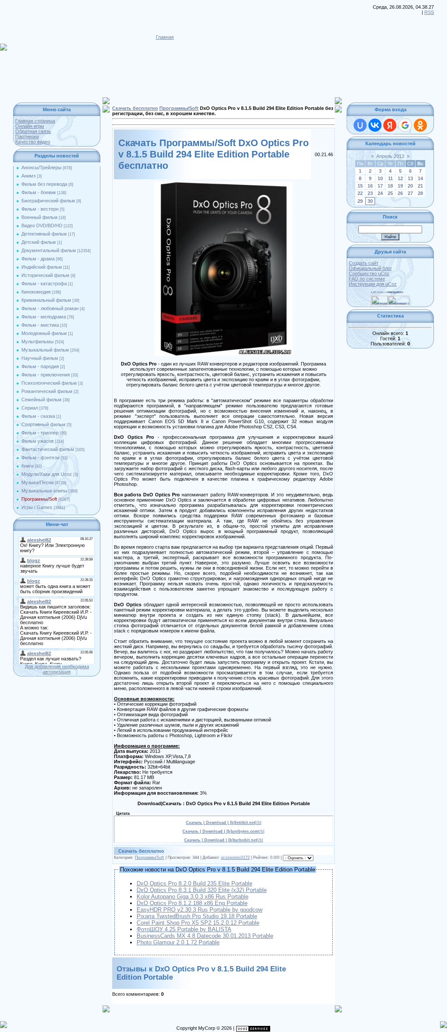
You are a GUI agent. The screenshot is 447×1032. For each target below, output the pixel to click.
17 (380, 185)
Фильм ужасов (37, 441)
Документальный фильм (48, 250)
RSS (429, 12)
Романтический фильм (46, 391)
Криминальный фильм (46, 300)
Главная (165, 37)
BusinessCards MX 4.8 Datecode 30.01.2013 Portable (205, 936)
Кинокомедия (36, 291)
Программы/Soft (39, 499)
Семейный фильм (41, 399)
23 (370, 193)
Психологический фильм (49, 383)
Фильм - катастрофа (44, 283)
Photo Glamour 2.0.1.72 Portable (178, 942)
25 (390, 193)
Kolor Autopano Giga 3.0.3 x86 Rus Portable (192, 896)
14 (420, 178)
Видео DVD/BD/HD (41, 225)
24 (380, 193)
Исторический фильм (45, 275)
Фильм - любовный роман (50, 308)
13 (410, 178)
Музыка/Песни (37, 482)
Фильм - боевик (38, 192)
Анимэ (28, 175)
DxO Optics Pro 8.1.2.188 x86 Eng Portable (192, 903)
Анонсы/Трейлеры (41, 167)
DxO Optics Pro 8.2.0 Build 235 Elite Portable (194, 883)
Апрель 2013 (390, 156)
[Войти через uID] (360, 125)
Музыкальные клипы (44, 490)
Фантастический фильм (47, 449)
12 (400, 178)
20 (410, 185)
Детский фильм (38, 242)
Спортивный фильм (43, 424)
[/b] (223, 822)
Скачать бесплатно (135, 108)
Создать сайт (363, 263)
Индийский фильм (41, 267)
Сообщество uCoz (369, 273)
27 (410, 193)
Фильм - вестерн (39, 209)
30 (370, 201)
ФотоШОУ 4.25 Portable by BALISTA (184, 929)
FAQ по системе (367, 278)
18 (390, 185)
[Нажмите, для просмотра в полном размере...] (224, 184)
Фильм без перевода (44, 184)
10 (380, 178)
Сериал (29, 407)
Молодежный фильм (44, 333)
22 (360, 193)
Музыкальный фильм (45, 349)
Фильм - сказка (38, 416)
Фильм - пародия (40, 366)
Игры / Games (36, 507)
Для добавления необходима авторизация (57, 669)
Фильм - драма (38, 258)
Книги (27, 465)
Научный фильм (39, 358)
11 (390, 178)
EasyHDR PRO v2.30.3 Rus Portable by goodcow (199, 909)
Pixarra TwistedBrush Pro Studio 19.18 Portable (197, 916)
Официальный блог (370, 268)
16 (370, 185)
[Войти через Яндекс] (389, 125)
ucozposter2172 (235, 857)
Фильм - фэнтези (40, 457)
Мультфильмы (37, 341)
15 (360, 185)
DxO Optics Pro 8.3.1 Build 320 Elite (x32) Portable (202, 890)
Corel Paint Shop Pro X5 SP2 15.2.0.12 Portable (198, 922)
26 (400, 193)
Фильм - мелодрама (43, 316)
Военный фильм (39, 217)
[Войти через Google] (405, 125)
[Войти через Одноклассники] (420, 125)
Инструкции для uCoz (373, 284)
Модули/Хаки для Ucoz (46, 474)
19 (400, 185)
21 (420, 185)
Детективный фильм (44, 233)
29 (360, 201)
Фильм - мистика (40, 325)
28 (420, 193)
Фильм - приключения (45, 374)
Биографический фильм (48, 200)
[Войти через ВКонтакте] (375, 125)
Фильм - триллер (39, 432)
